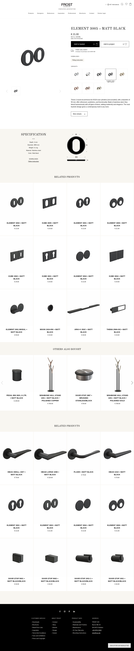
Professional (72, 13)
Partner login (102, 13)
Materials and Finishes (80, 624)
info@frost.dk (96, 633)
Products (31, 13)
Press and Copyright (38, 638)
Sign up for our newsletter (119, 645)
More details (77, 114)
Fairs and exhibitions (38, 635)
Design (55, 630)
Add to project (109, 44)
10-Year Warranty (78, 630)
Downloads (35, 622)
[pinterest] (69, 611)
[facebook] (60, 611)
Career (55, 633)
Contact (91, 13)
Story (54, 624)
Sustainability (77, 622)
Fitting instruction (77, 60)
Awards (54, 627)
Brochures (82, 13)
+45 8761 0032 (97, 630)
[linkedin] (74, 611)
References (50, 13)
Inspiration (61, 13)
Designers (40, 13)
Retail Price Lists (37, 627)
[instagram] (64, 611)
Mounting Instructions (79, 633)
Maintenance (77, 627)
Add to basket (79, 44)
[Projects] (126, 4)
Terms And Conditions (39, 633)
